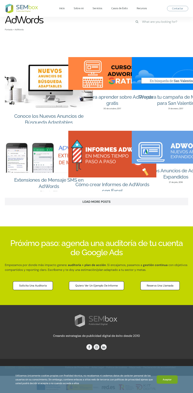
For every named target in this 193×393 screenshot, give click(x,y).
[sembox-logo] (22, 5)
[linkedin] (104, 347)
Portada (9, 29)
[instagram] (96, 347)
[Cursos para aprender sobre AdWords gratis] (112, 73)
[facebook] (89, 347)
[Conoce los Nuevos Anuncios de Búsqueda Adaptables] (49, 83)
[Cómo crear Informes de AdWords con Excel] (112, 154)
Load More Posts (96, 202)
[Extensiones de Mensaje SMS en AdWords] (49, 152)
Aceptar (167, 379)
